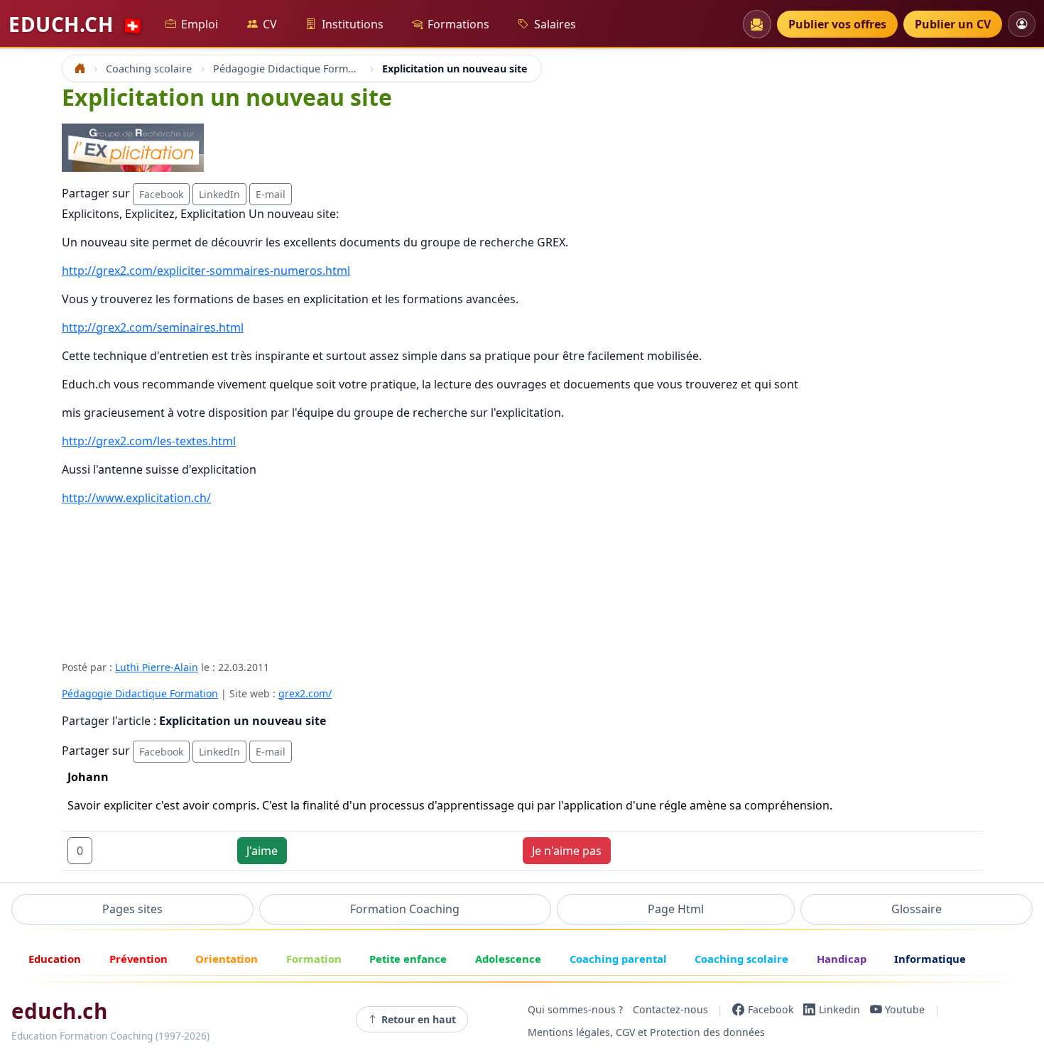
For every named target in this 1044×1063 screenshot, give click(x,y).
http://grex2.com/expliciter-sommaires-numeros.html (206, 270)
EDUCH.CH (76, 24)
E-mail (271, 194)
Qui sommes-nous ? (575, 1009)
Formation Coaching (405, 909)
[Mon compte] (1021, 23)
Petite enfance (408, 959)
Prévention (138, 959)
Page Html (676, 909)
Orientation (226, 959)
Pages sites (132, 909)
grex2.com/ (305, 693)
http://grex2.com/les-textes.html (149, 441)
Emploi (199, 24)
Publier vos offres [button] (837, 24)
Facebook (161, 194)
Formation (314, 959)
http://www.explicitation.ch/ (136, 498)
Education (54, 959)
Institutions (353, 24)
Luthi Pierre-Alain (156, 667)
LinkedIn (219, 194)
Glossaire (916, 909)
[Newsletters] (757, 24)
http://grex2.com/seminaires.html (153, 327)
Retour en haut (418, 1019)
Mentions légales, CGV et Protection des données (646, 1032)
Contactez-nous (670, 1009)
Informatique (930, 959)
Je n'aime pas (567, 850)
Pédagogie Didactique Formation (140, 693)
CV (270, 24)
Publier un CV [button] (953, 24)
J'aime (262, 850)
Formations (458, 24)
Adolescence (508, 959)
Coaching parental (618, 959)
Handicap (841, 959)
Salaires (555, 24)
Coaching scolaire (741, 959)
